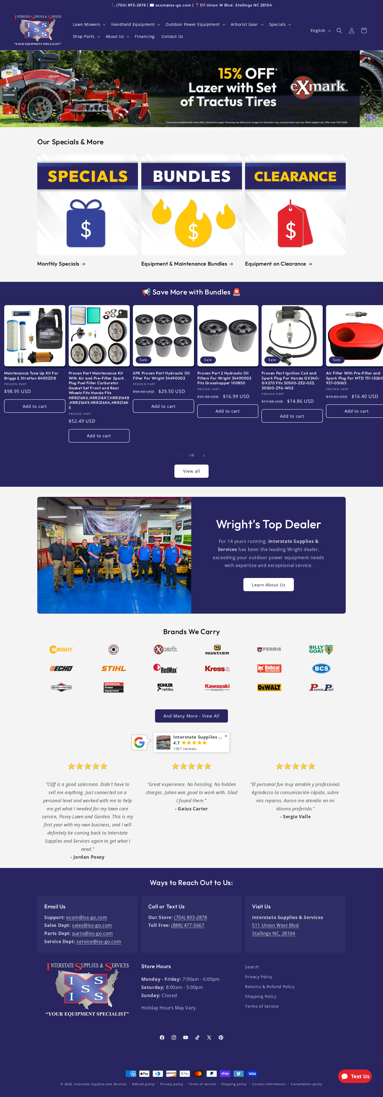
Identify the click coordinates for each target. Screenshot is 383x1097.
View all (191, 471)
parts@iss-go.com (92, 933)
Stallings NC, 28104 (273, 933)
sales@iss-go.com (92, 925)
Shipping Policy (260, 996)
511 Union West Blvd (275, 925)
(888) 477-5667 (187, 925)
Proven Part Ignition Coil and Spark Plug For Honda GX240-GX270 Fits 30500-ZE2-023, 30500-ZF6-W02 (291, 380)
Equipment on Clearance (275, 263)
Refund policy (143, 1084)
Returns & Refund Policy (269, 986)
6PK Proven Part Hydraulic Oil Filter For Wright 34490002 (161, 376)
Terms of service (202, 1084)
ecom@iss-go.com (86, 917)
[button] (89, 24)
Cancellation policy (306, 1084)
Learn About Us (268, 584)
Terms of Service (262, 1006)
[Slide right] (204, 455)
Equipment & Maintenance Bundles (184, 263)
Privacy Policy (258, 976)
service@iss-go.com (98, 941)
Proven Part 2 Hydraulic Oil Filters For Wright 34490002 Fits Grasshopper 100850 (224, 378)
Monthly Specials (58, 263)
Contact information (268, 1084)
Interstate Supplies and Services (100, 1084)
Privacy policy (171, 1084)
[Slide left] (179, 455)
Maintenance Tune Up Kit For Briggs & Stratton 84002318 (31, 376)
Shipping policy (234, 1084)
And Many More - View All (191, 716)
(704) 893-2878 (190, 917)
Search (252, 967)
